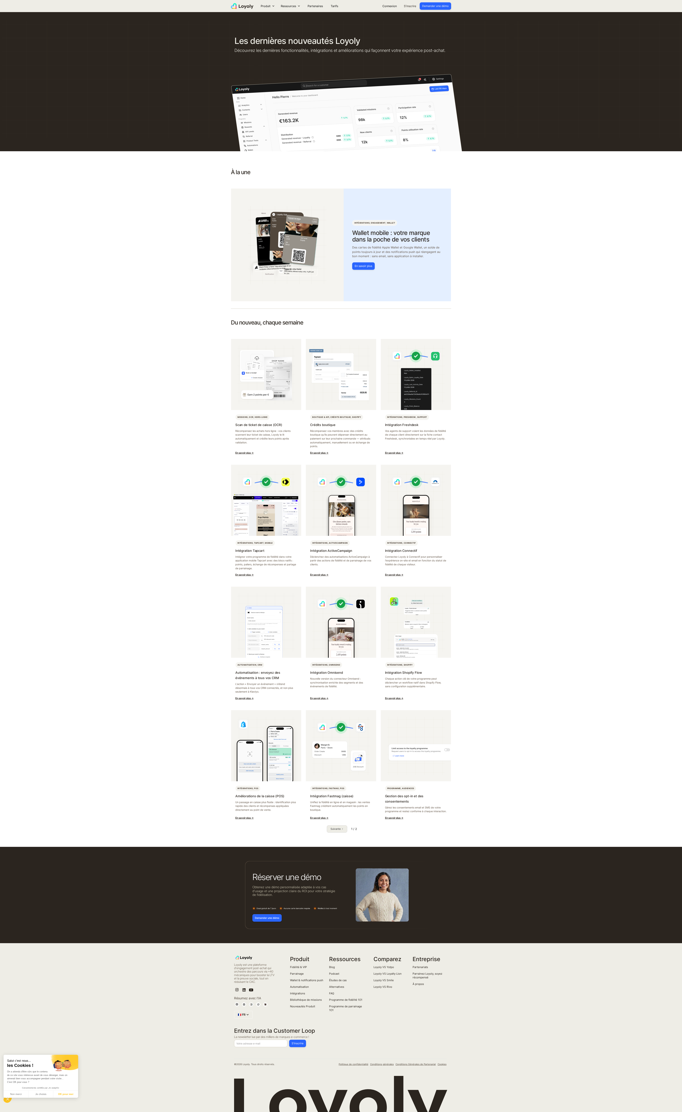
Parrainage (297, 973)
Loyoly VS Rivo (383, 986)
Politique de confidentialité (353, 1064)
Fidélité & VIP (298, 967)
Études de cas (338, 980)
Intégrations (297, 993)
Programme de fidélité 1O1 (345, 999)
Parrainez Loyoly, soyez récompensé (427, 975)
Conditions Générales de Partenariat (416, 1064)
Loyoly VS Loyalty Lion (388, 973)
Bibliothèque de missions (306, 999)
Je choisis (40, 1094)
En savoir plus (363, 266)
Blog (332, 967)
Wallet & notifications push (306, 980)
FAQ (331, 993)
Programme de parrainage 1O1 (345, 1008)
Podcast (334, 973)
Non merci (16, 1094)
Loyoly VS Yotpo (384, 967)
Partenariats (420, 967)
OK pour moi (65, 1094)
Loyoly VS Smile (384, 980)
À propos (418, 984)
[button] (7, 1099)
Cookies (442, 1064)
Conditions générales (382, 1064)
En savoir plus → (244, 452)
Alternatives (336, 986)
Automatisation (299, 986)
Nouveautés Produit (302, 1006)
